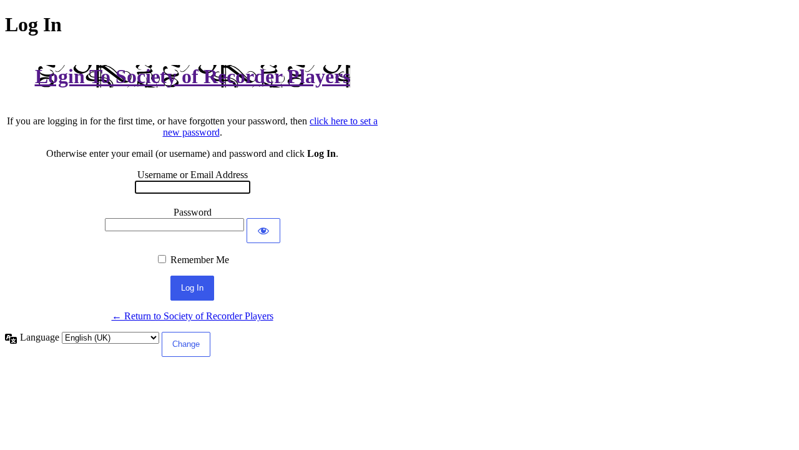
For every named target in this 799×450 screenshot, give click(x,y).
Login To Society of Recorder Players (192, 76)
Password (193, 212)
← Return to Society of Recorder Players (192, 316)
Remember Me (199, 259)
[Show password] (263, 230)
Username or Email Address (192, 174)
